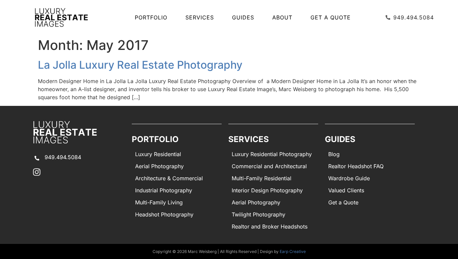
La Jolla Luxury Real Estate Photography (140, 64)
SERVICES (199, 17)
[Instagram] (37, 172)
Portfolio (151, 17)
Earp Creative (293, 251)
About (282, 17)
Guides (243, 17)
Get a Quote (330, 17)
